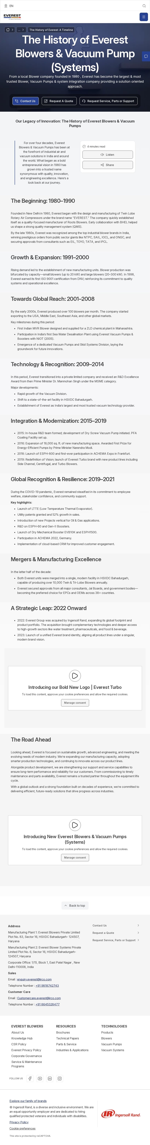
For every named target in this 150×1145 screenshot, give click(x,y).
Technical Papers (67, 1038)
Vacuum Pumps (111, 1044)
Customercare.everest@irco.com (39, 998)
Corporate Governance (26, 1056)
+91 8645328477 (47, 1004)
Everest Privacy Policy (26, 1050)
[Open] (144, 17)
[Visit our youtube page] (39, 1078)
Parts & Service (66, 1044)
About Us (17, 1032)
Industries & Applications (72, 1050)
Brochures (63, 1032)
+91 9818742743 (47, 985)
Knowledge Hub (22, 1038)
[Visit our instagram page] (59, 1078)
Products (107, 1032)
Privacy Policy (19, 1122)
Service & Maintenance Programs (26, 1064)
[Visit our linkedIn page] (49, 1078)
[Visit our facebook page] (30, 1078)
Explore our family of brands (28, 1101)
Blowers (106, 1038)
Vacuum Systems (112, 1050)
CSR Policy (18, 1044)
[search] (144, 6)
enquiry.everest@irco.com (34, 979)
